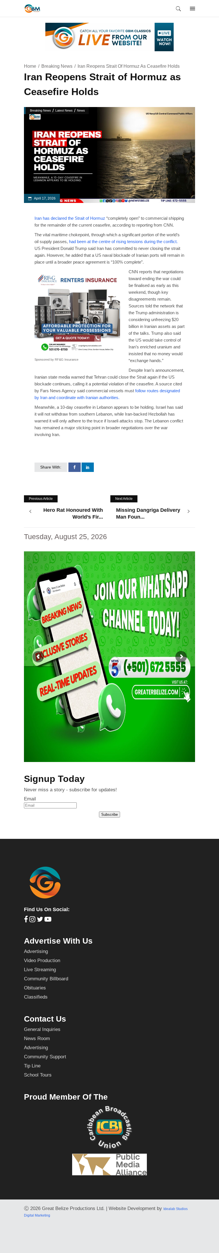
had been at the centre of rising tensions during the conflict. (123, 241)
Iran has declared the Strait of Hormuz (70, 218)
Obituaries (35, 988)
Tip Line (32, 1066)
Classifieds (36, 997)
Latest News (64, 110)
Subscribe (109, 814)
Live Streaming (40, 969)
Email (30, 799)
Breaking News (56, 66)
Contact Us (45, 1018)
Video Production (42, 960)
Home (30, 66)
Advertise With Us (58, 940)
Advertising (36, 951)
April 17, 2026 (44, 198)
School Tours (38, 1075)
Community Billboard (46, 978)
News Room (37, 1038)
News (81, 110)
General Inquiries (42, 1029)
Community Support (45, 1056)
